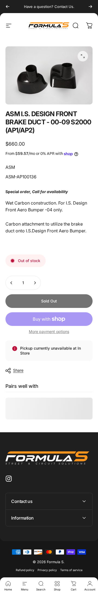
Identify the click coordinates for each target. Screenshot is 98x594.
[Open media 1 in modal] (82, 56)
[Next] (90, 6)
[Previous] (8, 6)
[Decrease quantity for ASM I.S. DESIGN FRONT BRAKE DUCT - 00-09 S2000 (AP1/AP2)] (11, 283)
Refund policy (25, 570)
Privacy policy (47, 570)
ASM (10, 167)
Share (18, 370)
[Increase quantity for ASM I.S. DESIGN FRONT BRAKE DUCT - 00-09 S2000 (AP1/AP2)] (35, 283)
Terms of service (71, 570)
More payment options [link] (49, 331)
